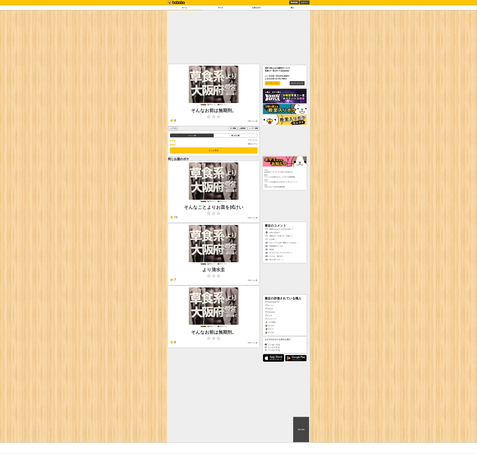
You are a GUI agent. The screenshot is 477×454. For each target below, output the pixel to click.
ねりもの (271, 325)
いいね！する (273, 344)
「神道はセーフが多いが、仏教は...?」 (281, 236)
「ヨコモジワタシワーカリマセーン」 (280, 253)
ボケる (220, 7)
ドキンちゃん (252, 140)
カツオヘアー (272, 319)
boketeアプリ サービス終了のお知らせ (278, 171)
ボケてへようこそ (297, 83)
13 (175, 217)
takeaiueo (271, 312)
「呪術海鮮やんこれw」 (276, 246)
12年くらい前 (252, 121)
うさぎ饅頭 (272, 322)
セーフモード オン (272, 83)
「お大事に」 (272, 239)
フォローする (273, 347)
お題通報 (242, 128)
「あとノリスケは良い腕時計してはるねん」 (283, 243)
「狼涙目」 (272, 249)
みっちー (271, 305)
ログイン (304, 2)
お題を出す (256, 7)
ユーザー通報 (253, 128)
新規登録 (294, 2)
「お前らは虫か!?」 (274, 232)
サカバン (271, 329)
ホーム (184, 7)
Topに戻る (301, 429)
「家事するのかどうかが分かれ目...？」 (281, 229)
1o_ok (270, 315)
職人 (292, 7)
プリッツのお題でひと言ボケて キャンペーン (280, 181)
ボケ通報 (233, 128)
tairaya (270, 309)
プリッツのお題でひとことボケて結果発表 (279, 176)
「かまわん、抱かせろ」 (276, 256)
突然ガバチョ (252, 144)
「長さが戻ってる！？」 (276, 259)
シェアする (173, 128)
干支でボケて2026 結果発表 (274, 186)
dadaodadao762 (273, 302)
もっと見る (214, 150)
